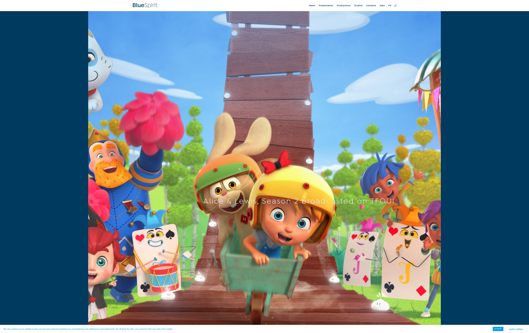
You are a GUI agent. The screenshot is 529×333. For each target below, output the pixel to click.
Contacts (371, 6)
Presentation (326, 6)
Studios (358, 6)
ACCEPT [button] (498, 329)
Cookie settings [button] (516, 329)
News (312, 6)
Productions (344, 6)
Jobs (382, 6)
